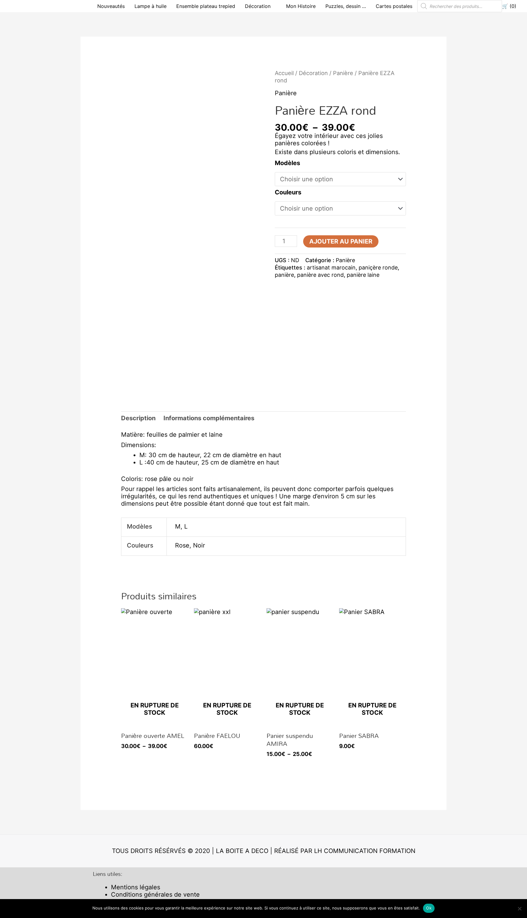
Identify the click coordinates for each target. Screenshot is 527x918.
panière (284, 275)
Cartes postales (394, 6)
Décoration (258, 6)
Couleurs (288, 192)
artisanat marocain (331, 267)
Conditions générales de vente (155, 894)
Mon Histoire (301, 6)
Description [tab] (138, 418)
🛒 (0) (509, 6)
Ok (429, 907)
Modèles (287, 163)
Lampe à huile (150, 6)
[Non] (519, 908)
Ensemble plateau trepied (205, 6)
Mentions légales (135, 887)
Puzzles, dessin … (345, 6)
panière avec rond (320, 275)
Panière (343, 73)
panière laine (363, 275)
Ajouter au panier (340, 241)
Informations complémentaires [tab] (208, 418)
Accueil (284, 73)
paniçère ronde (378, 267)
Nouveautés (111, 6)
